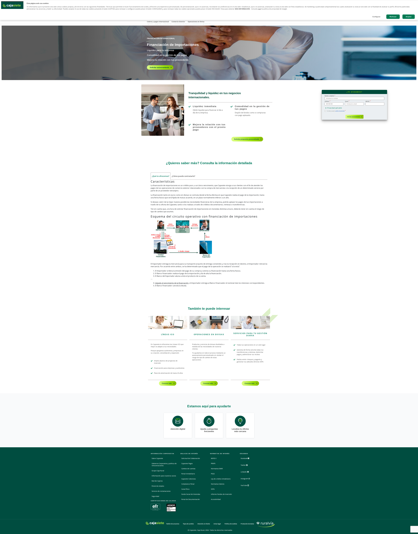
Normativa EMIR (217, 469)
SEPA (213, 489)
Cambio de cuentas (188, 469)
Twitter (243, 465)
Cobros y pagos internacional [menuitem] (158, 22)
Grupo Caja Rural (158, 471)
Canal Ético (185, 489)
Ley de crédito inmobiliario (220, 479)
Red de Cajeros (157, 481)
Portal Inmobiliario (188, 474)
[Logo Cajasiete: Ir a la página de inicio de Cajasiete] (155, 523)
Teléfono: (327, 101)
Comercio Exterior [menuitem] (178, 22)
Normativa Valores (217, 484)
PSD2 (213, 474)
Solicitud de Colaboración (190, 458)
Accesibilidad (216, 499)
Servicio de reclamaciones (161, 491)
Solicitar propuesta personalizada (246, 139)
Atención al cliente (203, 524)
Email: (346, 101)
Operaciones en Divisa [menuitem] (196, 22)
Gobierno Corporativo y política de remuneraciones (164, 464)
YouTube (244, 485)
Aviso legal (217, 524)
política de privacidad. (340, 111)
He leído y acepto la (336, 111)
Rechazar (393, 17)
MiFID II (213, 458)
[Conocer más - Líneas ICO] (167, 322)
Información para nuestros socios (164, 476)
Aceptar (408, 17)
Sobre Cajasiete (157, 458)
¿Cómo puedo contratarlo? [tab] (183, 176)
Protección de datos (247, 524)
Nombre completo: (329, 96)
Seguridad (155, 496)
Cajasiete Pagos (187, 463)
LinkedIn (244, 472)
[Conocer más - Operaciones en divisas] (209, 322)
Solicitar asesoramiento (159, 67)
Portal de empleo (158, 486)
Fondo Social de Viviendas (190, 494)
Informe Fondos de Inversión (221, 494)
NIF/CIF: (368, 101)
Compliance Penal (187, 484)
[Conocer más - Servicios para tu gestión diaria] (250, 322)
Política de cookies (231, 524)
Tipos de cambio (188, 524)
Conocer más (167, 383)
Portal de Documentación (190, 499)
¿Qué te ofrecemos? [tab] (160, 176)
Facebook (244, 458)
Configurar (376, 17)
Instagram (245, 479)
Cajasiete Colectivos (188, 479)
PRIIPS (213, 463)
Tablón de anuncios (172, 524)
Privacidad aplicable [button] (334, 108)
